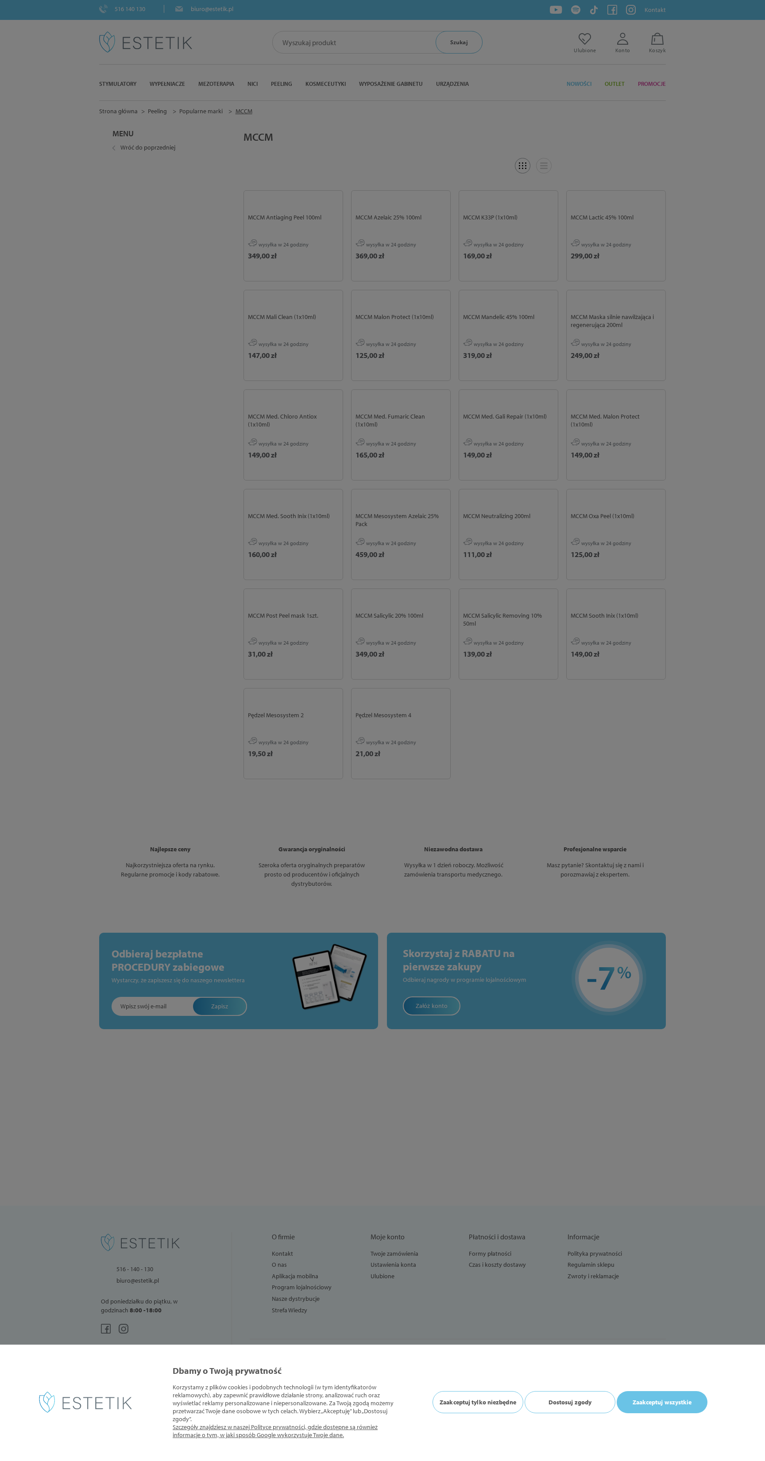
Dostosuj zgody (570, 1402)
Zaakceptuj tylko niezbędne (478, 1402)
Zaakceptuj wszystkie (662, 1402)
